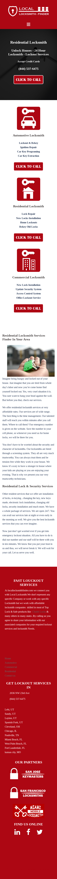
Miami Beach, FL (13, 739)
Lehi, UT (9, 709)
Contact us (10, 675)
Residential (10, 671)
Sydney (30, 873)
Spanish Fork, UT (14, 722)
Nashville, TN (12, 735)
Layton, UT (11, 718)
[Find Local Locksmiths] (28, 11)
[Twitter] (40, 833)
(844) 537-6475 (28, 68)
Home (8, 658)
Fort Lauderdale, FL (15, 748)
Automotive (11, 662)
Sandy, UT (10, 713)
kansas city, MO (13, 752)
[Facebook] (28, 833)
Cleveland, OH (12, 726)
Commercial (11, 667)
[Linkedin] (17, 833)
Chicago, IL (11, 731)
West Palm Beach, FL (16, 743)
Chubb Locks (39, 611)
